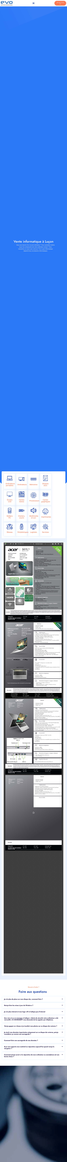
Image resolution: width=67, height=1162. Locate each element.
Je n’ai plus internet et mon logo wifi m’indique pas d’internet (24, 1012)
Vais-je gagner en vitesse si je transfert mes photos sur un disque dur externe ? (30, 1026)
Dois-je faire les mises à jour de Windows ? (18, 1005)
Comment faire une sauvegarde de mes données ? (21, 1040)
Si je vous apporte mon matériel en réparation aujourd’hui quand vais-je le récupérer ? (29, 1048)
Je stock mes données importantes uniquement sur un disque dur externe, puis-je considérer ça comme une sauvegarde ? (31, 1033)
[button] (33, 3)
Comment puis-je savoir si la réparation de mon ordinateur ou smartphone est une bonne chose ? (31, 1056)
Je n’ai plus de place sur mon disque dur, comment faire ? (23, 999)
